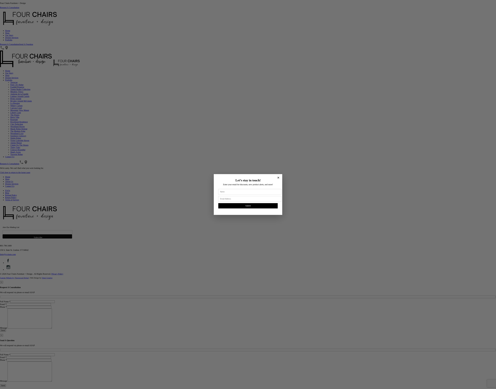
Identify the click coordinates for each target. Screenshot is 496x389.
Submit (248, 206)
